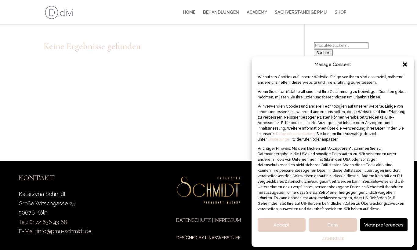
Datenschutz (333, 238)
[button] (405, 64)
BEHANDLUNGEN (221, 12)
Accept (282, 225)
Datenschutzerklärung (295, 134)
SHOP (340, 12)
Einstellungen (280, 139)
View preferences (384, 225)
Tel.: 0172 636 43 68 (43, 222)
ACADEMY (257, 12)
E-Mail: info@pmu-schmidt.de (55, 231)
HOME (189, 12)
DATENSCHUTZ (193, 220)
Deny (333, 225)
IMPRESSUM (227, 220)
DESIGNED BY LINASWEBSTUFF (208, 237)
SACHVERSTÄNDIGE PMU (301, 12)
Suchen (323, 52)
